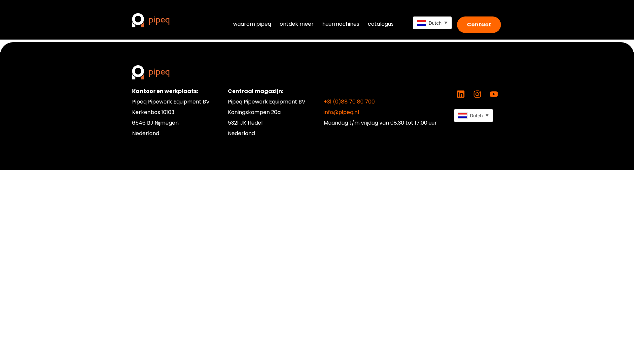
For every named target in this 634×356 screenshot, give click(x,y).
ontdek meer (297, 24)
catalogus (381, 24)
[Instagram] (477, 94)
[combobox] (432, 22)
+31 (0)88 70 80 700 (349, 101)
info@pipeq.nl (341, 112)
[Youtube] (493, 94)
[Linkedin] (460, 94)
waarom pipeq (252, 24)
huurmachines (340, 24)
